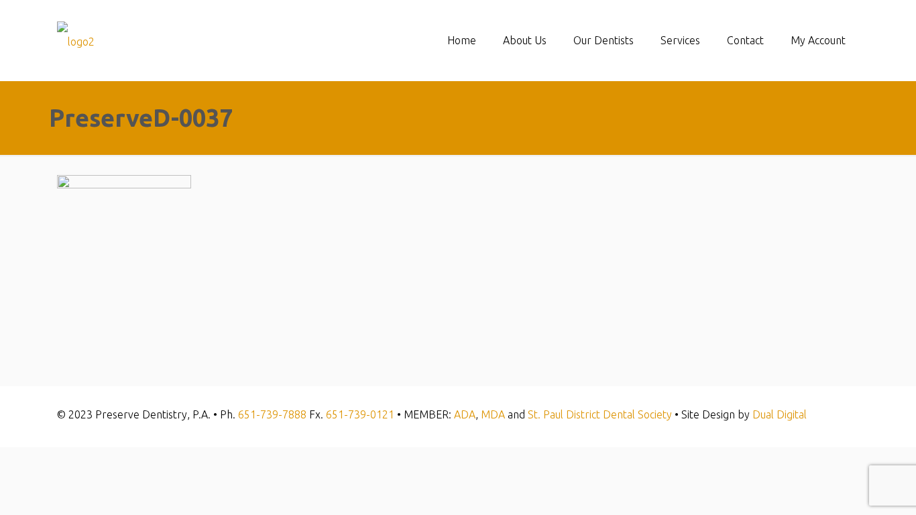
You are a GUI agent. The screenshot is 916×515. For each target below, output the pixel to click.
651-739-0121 (360, 414)
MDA (493, 414)
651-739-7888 (272, 414)
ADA (464, 414)
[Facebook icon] (841, 414)
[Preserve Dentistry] (76, 40)
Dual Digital (779, 414)
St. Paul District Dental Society (600, 414)
